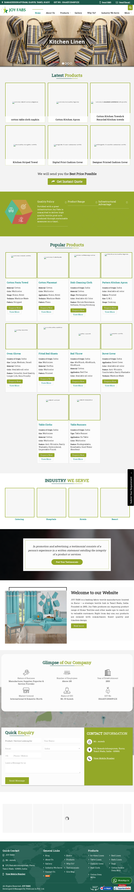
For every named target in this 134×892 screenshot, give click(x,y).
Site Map (70, 872)
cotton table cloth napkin (25, 119)
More (127, 13)
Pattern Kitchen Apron (115, 282)
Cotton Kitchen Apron (67, 119)
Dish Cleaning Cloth (81, 282)
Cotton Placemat (48, 282)
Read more (79, 626)
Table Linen (96, 859)
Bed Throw (76, 353)
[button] (104, 758)
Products (64, 13)
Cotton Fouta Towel (17, 282)
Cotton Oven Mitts (96, 876)
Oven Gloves (14, 353)
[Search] (130, 7)
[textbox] (23, 740)
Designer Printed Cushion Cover (110, 162)
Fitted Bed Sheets (48, 353)
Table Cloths (45, 424)
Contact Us (50, 872)
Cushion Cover (97, 863)
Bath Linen (116, 859)
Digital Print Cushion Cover (68, 162)
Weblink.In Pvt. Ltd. (35, 889)
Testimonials (72, 867)
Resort (115, 519)
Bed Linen (116, 855)
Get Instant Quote (69, 181)
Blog (47, 855)
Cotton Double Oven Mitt (117, 869)
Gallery (78, 13)
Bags (113, 863)
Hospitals (51, 519)
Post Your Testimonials (67, 562)
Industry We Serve (110, 13)
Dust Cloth (95, 867)
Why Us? (91, 13)
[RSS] (47, 876)
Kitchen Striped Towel (25, 162)
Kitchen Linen (97, 855)
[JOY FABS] (13, 10)
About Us (50, 13)
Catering (19, 519)
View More (14, 312)
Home (38, 13)
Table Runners (78, 424)
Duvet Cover (109, 353)
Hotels (83, 519)
